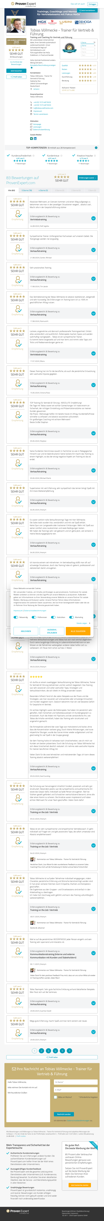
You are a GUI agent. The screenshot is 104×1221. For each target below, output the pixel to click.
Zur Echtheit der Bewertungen (16, 63)
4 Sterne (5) (43, 190)
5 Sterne (83, 42)
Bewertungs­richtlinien (69, 1211)
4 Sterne (83, 45)
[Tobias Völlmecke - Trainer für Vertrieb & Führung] (16, 25)
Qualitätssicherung (83, 1211)
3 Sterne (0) (59, 190)
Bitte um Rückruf (65, 1097)
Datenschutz (66, 1213)
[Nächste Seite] (69, 1050)
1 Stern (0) (92, 190)
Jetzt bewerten (16, 70)
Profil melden (21, 1136)
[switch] (34, 617)
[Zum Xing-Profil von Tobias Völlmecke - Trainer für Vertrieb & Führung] (32, 140)
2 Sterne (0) (76, 190)
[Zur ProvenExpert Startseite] (23, 5)
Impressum (18, 610)
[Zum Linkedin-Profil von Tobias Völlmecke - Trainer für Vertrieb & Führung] (36, 140)
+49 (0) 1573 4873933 (42, 102)
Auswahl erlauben (52, 631)
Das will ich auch (78, 3)
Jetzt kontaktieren (88, 10)
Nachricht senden (64, 1114)
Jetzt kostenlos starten (79, 1185)
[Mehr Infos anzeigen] (69, 48)
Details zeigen (82, 623)
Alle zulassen (78, 631)
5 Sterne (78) (27, 190)
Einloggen (92, 4)
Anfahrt (36, 89)
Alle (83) (11, 190)
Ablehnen (26, 631)
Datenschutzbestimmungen (35, 610)
